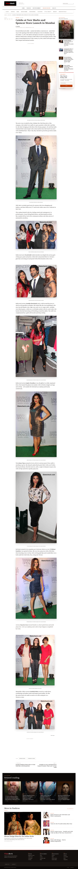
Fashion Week (32, 11)
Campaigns (30, 858)
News (18, 11)
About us (7, 864)
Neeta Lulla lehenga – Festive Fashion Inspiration (58, 840)
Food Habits (66, 856)
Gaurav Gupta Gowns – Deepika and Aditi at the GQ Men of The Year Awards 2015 (61, 832)
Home (23, 8)
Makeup (55, 11)
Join (66, 85)
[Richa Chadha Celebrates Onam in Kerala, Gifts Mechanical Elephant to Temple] (61, 66)
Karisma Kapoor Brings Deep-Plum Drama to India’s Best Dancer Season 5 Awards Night (68, 59)
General (65, 855)
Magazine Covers (31, 855)
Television (39, 11)
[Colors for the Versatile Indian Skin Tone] (46, 823)
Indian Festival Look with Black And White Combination (60, 815)
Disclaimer (72, 867)
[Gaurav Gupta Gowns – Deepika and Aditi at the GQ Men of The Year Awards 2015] (46, 832)
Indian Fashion (46, 8)
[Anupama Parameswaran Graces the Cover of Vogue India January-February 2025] (66, 29)
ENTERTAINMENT (37, 8)
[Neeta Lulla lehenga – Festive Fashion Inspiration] (46, 840)
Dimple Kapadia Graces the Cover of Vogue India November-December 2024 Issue (69, 43)
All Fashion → (70, 808)
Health (54, 8)
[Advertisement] (36, 52)
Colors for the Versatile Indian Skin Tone (61, 823)
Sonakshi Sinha (31, 758)
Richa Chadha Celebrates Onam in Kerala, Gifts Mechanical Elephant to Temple (68, 68)
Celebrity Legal (42, 858)
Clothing (29, 859)
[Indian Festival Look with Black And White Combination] (46, 815)
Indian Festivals (62, 11)
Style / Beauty (47, 11)
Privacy (68, 867)
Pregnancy (65, 859)
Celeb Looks (30, 856)
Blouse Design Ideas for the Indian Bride (19, 836)
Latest (7, 11)
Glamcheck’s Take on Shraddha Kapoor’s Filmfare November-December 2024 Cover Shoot (68, 51)
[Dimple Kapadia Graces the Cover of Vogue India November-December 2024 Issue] (61, 41)
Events (41, 856)
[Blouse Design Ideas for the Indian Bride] (22, 823)
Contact (14, 864)
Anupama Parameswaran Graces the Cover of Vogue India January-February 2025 (66, 34)
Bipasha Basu (22, 758)
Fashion (29, 8)
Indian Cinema (24, 11)
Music (41, 859)
